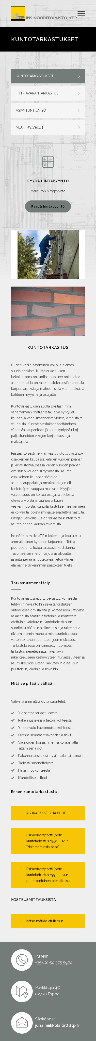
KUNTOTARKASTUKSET (35, 76)
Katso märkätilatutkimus (45, 921)
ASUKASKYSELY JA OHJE (46, 813)
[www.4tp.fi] (44, 13)
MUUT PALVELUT (30, 128)
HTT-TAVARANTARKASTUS (37, 93)
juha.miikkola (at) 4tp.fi (57, 1025)
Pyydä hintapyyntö (48, 206)
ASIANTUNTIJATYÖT (32, 110)
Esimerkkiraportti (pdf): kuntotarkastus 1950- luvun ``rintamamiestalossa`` (47, 841)
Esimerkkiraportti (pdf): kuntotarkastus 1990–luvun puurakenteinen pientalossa (48, 875)
